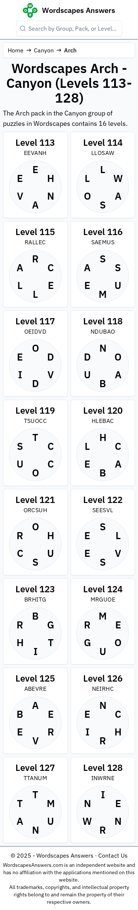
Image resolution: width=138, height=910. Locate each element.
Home (16, 50)
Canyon (44, 50)
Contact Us (113, 855)
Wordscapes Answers (78, 10)
